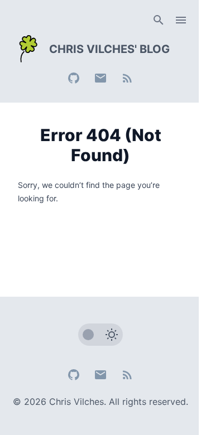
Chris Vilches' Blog (109, 49)
